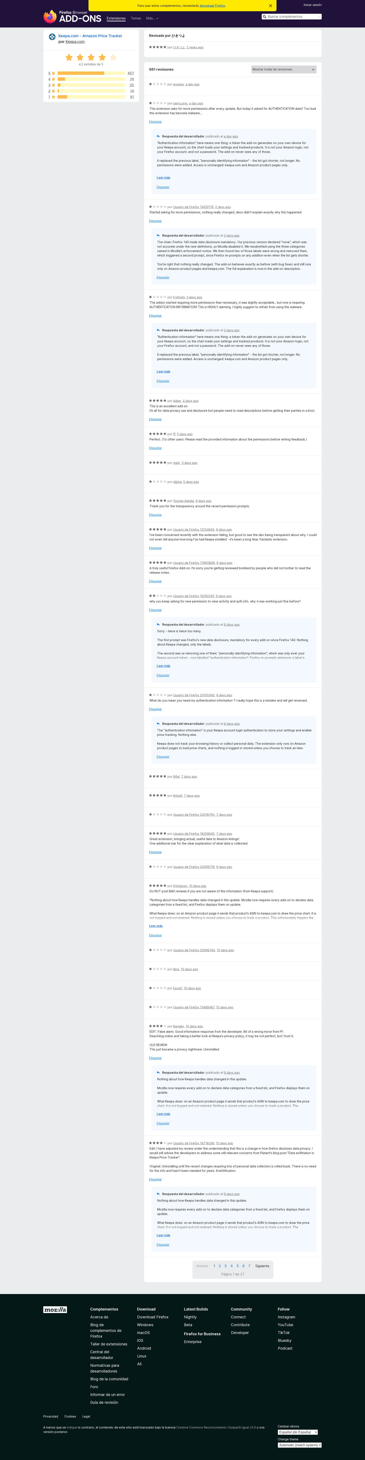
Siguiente (262, 1266)
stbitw (177, 482)
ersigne (178, 84)
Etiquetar (155, 121)
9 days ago (224, 867)
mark (176, 463)
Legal (86, 1416)
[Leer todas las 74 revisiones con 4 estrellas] (91, 79)
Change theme (288, 1439)
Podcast (285, 1348)
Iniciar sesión (313, 5)
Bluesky (284, 1340)
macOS (143, 1332)
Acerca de (99, 1317)
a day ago (192, 84)
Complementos (104, 1309)
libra (176, 969)
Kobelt (177, 795)
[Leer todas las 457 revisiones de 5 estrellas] (91, 73)
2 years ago (195, 47)
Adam (177, 401)
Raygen (178, 1026)
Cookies (70, 1416)
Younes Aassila (183, 501)
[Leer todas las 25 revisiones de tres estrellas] (91, 85)
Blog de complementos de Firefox (105, 1330)
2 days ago (223, 207)
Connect (238, 1317)
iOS (140, 1340)
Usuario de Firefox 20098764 (194, 950)
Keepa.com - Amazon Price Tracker (90, 36)
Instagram (286, 1317)
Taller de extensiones (108, 1344)
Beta (188, 1325)
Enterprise (193, 1341)
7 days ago (189, 776)
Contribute (240, 1325)
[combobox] (292, 16)
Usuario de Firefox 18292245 (193, 596)
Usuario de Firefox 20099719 (194, 867)
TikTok (284, 1332)
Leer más (163, 177)
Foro (94, 1387)
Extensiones (116, 18)
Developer (240, 1332)
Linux (141, 1356)
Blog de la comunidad (109, 1379)
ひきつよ (179, 47)
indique (72, 1427)
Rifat (176, 776)
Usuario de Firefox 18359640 (194, 833)
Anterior (202, 1266)
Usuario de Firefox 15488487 (193, 1007)
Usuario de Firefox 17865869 (194, 563)
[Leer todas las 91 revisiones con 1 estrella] (91, 97)
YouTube (285, 1325)
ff (174, 434)
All (139, 1364)
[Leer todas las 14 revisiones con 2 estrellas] (91, 91)
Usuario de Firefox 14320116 (193, 207)
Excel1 (177, 988)
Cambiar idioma (288, 1426)
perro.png (180, 103)
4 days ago (191, 401)
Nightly (190, 1317)
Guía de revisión (104, 1402)
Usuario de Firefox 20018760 (194, 814)
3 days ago (194, 297)
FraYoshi (179, 297)
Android (144, 1348)
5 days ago (185, 434)
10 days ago (197, 886)
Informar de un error (107, 1394)
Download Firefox (153, 1317)
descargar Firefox (212, 5)
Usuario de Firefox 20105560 (194, 695)
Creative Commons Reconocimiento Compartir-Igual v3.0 (216, 1427)
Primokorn (180, 886)
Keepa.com (75, 41)
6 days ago (203, 501)
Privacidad (50, 1416)
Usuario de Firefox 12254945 (193, 529)
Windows (145, 1325)
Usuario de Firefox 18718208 (193, 1143)
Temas (136, 18)
